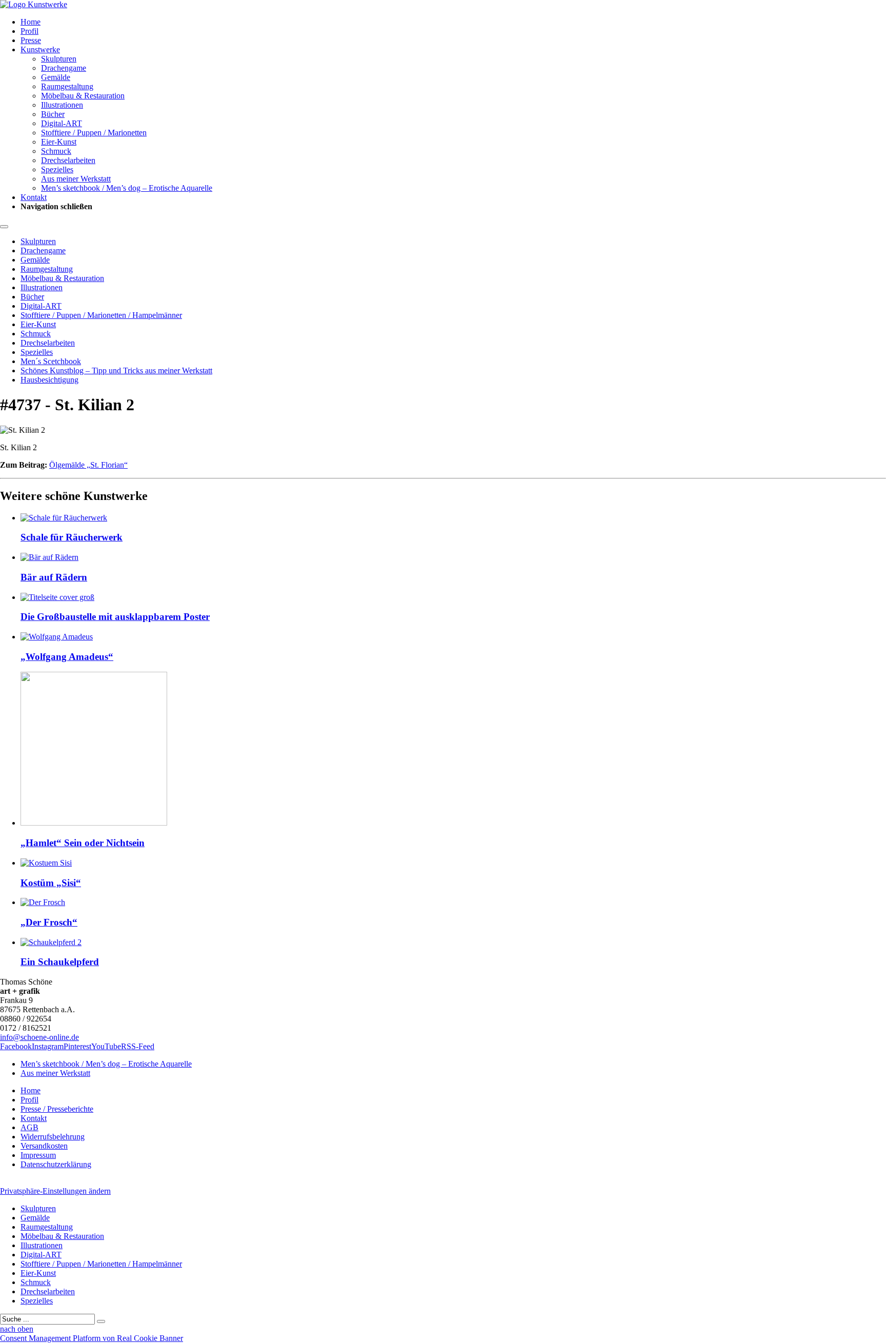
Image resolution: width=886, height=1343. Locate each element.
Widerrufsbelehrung (53, 1136)
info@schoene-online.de (39, 1037)
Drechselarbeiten (68, 160)
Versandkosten (44, 1145)
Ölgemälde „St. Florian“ (88, 464)
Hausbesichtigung (49, 379)
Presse (31, 40)
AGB (29, 1127)
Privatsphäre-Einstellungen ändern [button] (55, 1191)
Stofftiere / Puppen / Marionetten (94, 132)
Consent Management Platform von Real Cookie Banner (91, 1338)
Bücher (53, 114)
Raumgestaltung (67, 86)
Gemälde (55, 77)
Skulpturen (58, 58)
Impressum (38, 1155)
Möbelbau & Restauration (83, 95)
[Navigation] (4, 226)
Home (31, 21)
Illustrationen (62, 105)
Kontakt (34, 197)
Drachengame (63, 68)
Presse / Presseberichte (57, 1109)
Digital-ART (61, 123)
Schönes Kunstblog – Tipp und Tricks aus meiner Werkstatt (116, 370)
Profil (29, 31)
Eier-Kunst (58, 141)
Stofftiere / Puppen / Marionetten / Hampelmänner (101, 315)
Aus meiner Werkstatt (76, 178)
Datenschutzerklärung (56, 1164)
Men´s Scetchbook (51, 361)
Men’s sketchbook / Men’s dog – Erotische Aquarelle (126, 188)
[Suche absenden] (101, 1321)
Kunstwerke (40, 49)
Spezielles (57, 169)
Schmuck (56, 151)
